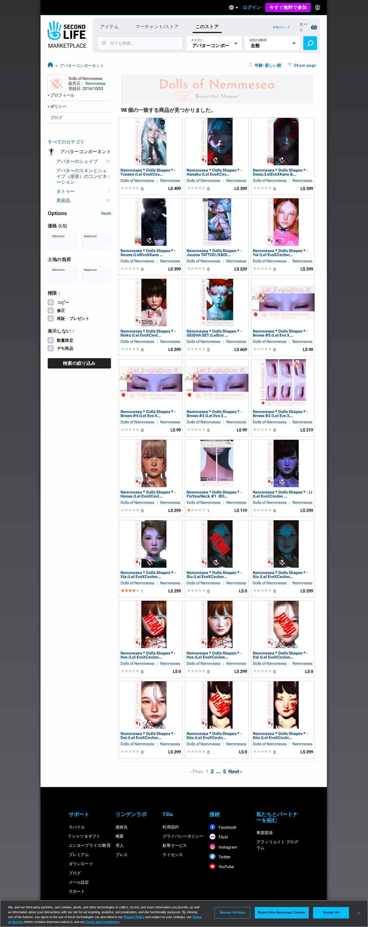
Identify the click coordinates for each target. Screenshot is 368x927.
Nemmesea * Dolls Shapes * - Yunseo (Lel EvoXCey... (148, 172)
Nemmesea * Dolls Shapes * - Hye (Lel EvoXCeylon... (148, 655)
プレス (122, 854)
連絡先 (122, 827)
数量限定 (65, 340)
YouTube (226, 866)
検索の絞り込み (79, 363)
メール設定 (79, 882)
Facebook (227, 827)
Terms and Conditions (102, 922)
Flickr (223, 837)
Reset (106, 213)
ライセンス (172, 854)
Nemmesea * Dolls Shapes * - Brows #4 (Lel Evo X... (148, 413)
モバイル (77, 827)
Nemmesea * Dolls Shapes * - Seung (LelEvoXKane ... (148, 252)
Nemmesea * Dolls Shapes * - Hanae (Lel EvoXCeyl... (148, 494)
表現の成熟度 (258, 40)
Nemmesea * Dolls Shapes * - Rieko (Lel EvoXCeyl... (148, 333)
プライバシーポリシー (182, 836)
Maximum (90, 236)
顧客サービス (174, 845)
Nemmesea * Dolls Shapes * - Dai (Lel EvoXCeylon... (280, 655)
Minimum (58, 236)
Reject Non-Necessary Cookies (281, 912)
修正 (61, 310)
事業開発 (264, 832)
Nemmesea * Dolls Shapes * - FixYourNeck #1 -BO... (214, 494)
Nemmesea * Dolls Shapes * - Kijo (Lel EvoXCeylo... (214, 735)
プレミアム (79, 854)
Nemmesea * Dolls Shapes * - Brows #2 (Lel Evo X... (280, 413)
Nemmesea (95, 83)
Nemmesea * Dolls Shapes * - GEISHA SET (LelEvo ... (214, 333)
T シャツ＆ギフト (85, 836)
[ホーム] (50, 65)
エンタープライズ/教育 (90, 845)
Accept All (331, 912)
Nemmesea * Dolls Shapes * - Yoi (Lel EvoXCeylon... (280, 252)
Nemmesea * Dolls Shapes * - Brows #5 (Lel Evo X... (280, 333)
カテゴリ (197, 40)
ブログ (56, 117)
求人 (120, 845)
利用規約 (170, 827)
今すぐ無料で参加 (288, 7)
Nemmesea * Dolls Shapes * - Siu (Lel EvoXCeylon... (214, 574)
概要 (120, 836)
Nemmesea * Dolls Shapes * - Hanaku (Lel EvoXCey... (214, 172)
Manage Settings (233, 912)
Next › (235, 771)
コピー (63, 302)
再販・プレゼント (73, 318)
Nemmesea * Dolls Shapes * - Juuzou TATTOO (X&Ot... (214, 252)
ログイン (252, 7)
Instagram (227, 847)
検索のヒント (281, 27)
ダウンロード (81, 863)
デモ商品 (65, 348)
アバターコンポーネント (82, 65)
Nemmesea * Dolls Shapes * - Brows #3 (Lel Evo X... (214, 413)
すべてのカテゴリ (66, 142)
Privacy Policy (134, 917)
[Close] (358, 913)
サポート (77, 891)
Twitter (224, 857)
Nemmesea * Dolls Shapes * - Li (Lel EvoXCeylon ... (282, 494)
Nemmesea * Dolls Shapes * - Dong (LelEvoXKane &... (280, 172)
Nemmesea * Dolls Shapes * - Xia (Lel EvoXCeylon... (148, 574)
